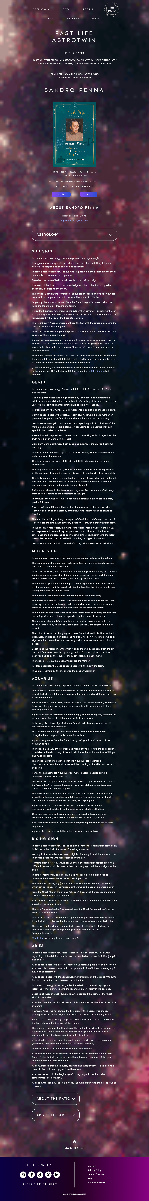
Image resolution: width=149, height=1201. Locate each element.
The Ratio (38, 938)
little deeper (97, 371)
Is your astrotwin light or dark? (74, 220)
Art (89, 194)
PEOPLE (88, 9)
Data (66, 9)
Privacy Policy (94, 1170)
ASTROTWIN (41, 9)
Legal (90, 1178)
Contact (92, 1166)
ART (50, 18)
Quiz (61, 194)
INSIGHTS (72, 18)
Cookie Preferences (97, 1182)
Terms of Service (96, 1174)
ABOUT (96, 18)
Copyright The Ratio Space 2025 (74, 1194)
